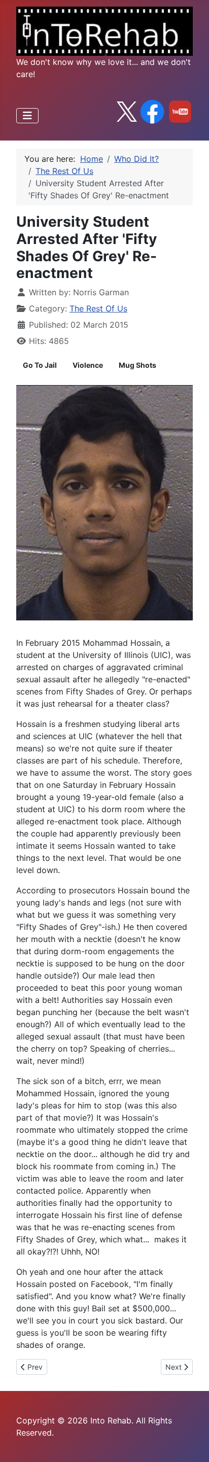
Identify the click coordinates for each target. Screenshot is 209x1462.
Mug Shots (137, 365)
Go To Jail (40, 365)
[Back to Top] (191, 1443)
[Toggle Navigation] (27, 115)
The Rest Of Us (98, 308)
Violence (88, 365)
